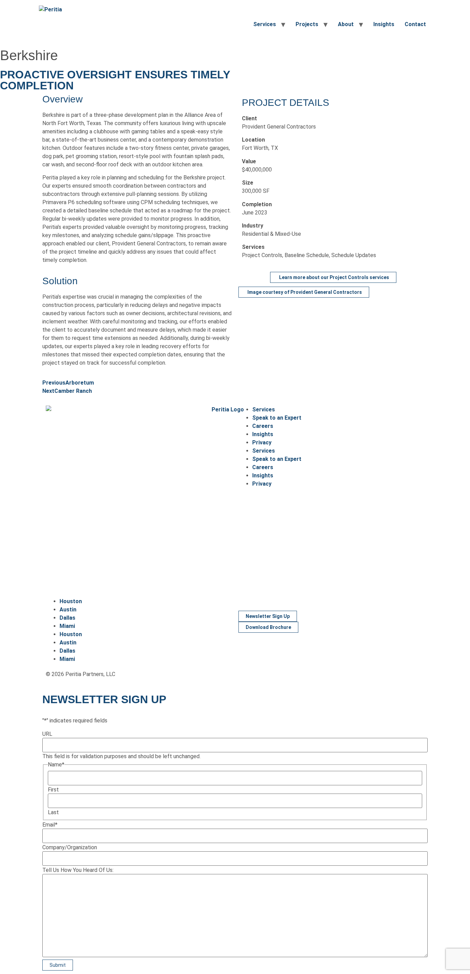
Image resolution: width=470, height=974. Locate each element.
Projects (307, 24)
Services (264, 24)
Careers (262, 426)
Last (53, 812)
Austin (68, 609)
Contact (415, 24)
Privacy (261, 442)
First (53, 790)
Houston (71, 601)
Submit (58, 965)
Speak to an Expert (276, 417)
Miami (67, 626)
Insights (383, 24)
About (346, 24)
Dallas (67, 618)
